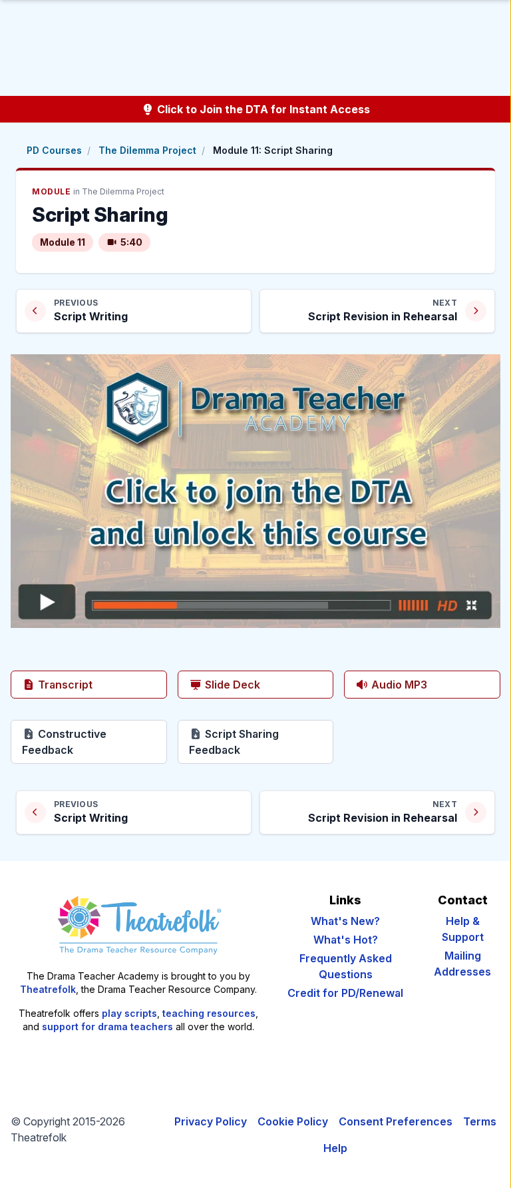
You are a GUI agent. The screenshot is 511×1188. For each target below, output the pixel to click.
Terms (479, 1121)
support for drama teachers (107, 1026)
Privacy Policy (210, 1121)
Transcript (63, 684)
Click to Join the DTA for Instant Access (262, 109)
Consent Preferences (395, 1121)
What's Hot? (345, 939)
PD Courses (54, 150)
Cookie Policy (292, 1121)
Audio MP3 (398, 684)
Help (335, 1148)
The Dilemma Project (147, 150)
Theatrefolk (48, 989)
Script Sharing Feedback (261, 741)
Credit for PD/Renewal (345, 993)
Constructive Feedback (94, 741)
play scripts (129, 1013)
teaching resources (209, 1013)
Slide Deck (231, 684)
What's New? (345, 921)
